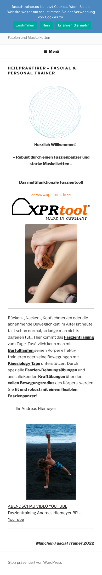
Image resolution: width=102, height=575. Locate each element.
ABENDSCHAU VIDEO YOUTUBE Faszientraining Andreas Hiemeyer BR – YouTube (44, 513)
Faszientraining (79, 337)
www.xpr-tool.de (51, 194)
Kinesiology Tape (24, 363)
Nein (46, 25)
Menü (54, 51)
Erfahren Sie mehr (73, 25)
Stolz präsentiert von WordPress (35, 562)
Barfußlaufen (21, 350)
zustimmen (25, 25)
